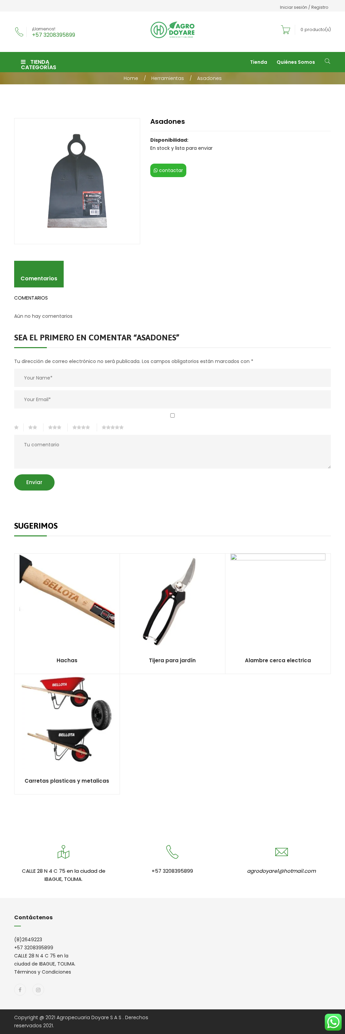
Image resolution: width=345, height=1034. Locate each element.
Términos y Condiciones (42, 972)
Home (131, 78)
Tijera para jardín (172, 660)
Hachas (67, 660)
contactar (170, 170)
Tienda (258, 62)
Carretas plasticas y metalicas (67, 780)
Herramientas (167, 78)
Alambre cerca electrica (278, 660)
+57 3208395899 (53, 35)
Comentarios (39, 278)
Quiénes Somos (296, 62)
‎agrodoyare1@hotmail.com (281, 870)
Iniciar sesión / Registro (304, 7)
